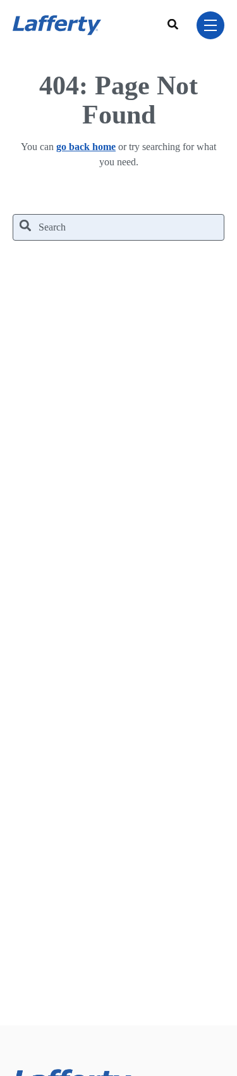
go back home (86, 146)
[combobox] (174, 25)
